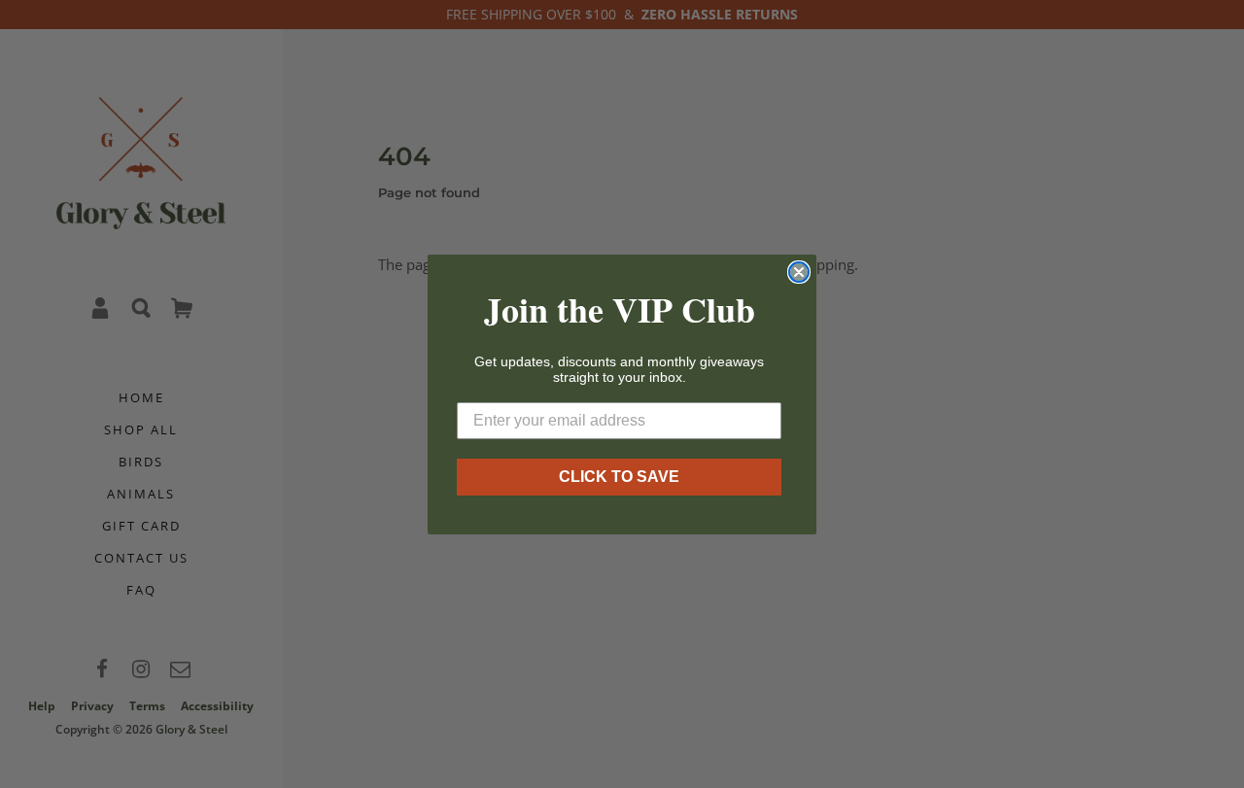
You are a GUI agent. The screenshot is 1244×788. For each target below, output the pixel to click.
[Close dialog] (799, 272)
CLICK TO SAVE (619, 476)
